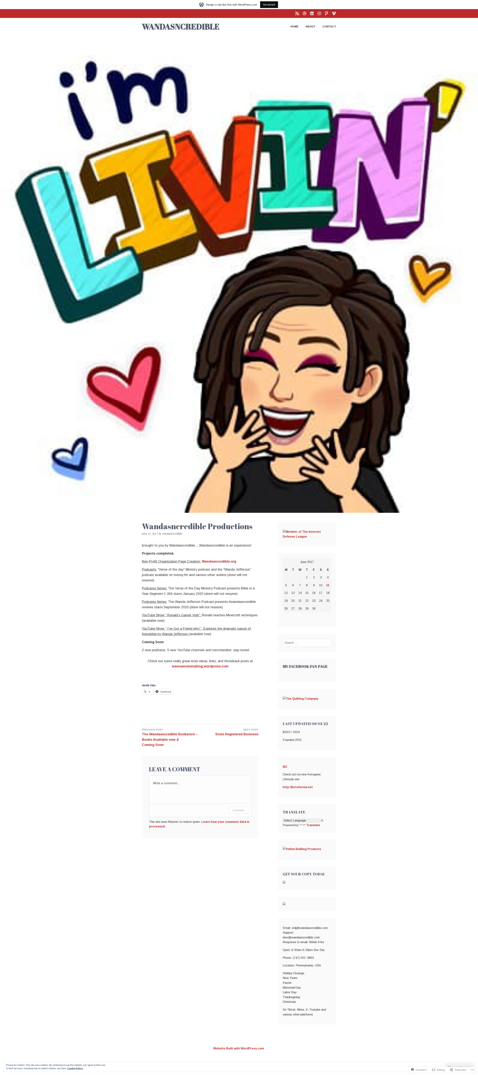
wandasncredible (180, 26)
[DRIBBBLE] (304, 13)
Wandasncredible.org (219, 561)
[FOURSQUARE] (326, 13)
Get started (269, 4)
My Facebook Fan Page (305, 666)
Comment (238, 810)
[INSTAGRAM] (319, 13)
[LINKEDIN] (312, 13)
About (310, 26)
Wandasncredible (172, 533)
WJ (285, 766)
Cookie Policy (75, 1068)
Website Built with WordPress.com (238, 1048)
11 (327, 585)
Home (294, 26)
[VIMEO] (334, 13)
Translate (313, 825)
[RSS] (297, 13)
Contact (329, 26)
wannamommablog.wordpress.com (200, 666)
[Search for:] (307, 642)
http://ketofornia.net (298, 787)
